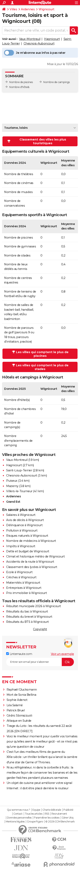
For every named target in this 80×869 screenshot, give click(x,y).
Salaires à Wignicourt (20, 515)
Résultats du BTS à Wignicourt (27, 622)
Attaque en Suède (19, 721)
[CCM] (59, 839)
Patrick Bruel (16, 710)
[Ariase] (21, 864)
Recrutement (59, 813)
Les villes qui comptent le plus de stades (42, 367)
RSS (47, 813)
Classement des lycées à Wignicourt (31, 567)
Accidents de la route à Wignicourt (30, 561)
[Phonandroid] (59, 864)
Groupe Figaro (35, 821)
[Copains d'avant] (21, 856)
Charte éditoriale (51, 809)
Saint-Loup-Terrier (19, 470)
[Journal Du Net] (21, 847)
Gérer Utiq (67, 817)
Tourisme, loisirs (16, 128)
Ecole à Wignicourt (19, 572)
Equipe (36, 809)
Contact (18, 813)
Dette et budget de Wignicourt (27, 551)
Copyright (40, 629)
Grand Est (13, 502)
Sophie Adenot (17, 700)
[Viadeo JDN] (59, 856)
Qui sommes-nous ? (18, 809)
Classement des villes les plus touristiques (42, 141)
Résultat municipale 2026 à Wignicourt (33, 606)
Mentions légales (15, 821)
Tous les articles (33, 813)
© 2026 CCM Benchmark (59, 821)
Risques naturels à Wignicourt (27, 536)
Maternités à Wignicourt (23, 582)
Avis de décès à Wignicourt (25, 520)
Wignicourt (46, 9)
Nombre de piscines (21, 82)
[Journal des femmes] (21, 839)
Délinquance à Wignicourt (24, 525)
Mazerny (12, 486)
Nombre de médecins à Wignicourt (31, 541)
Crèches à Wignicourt (21, 577)
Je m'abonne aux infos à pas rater (40, 53)
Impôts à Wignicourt (20, 546)
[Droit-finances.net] (59, 847)
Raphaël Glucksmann (22, 689)
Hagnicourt (52, 39)
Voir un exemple (62, 654)
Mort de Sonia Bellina (21, 695)
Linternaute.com (20, 654)
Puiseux (11, 481)
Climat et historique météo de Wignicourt (35, 556)
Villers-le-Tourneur (19, 491)
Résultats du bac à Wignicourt (27, 611)
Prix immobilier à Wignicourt (26, 593)
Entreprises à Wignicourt (23, 588)
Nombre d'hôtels (19, 87)
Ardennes (28, 9)
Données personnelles (19, 817)
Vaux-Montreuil (29, 39)
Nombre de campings (56, 82)
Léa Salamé (15, 705)
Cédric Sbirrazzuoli (19, 715)
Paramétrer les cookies (46, 817)
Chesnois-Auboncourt (39, 43)
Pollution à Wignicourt (21, 530)
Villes (13, 9)
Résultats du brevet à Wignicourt (29, 616)
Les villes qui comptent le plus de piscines (42, 354)
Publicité (68, 809)
